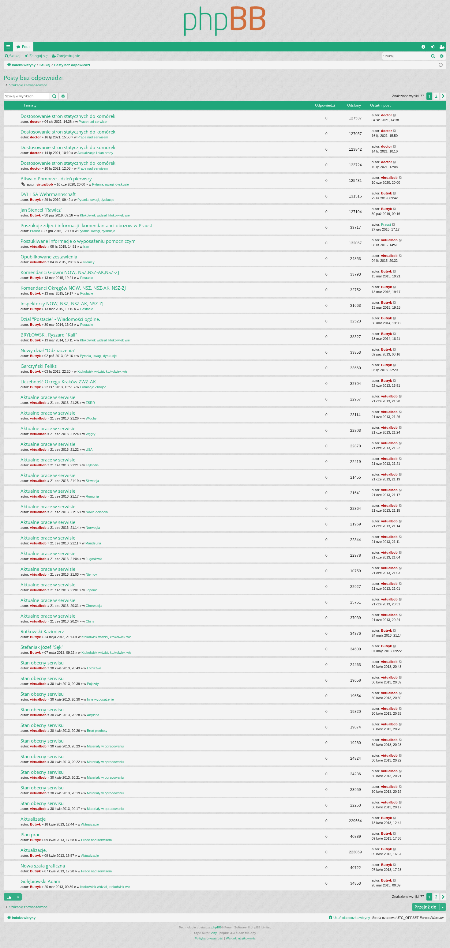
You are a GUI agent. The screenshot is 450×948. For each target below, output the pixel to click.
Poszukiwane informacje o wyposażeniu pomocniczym (78, 241)
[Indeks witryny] (225, 21)
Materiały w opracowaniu (105, 746)
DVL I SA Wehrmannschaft (48, 194)
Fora (26, 47)
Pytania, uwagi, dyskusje (110, 184)
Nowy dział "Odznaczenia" (48, 350)
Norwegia (93, 527)
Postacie (86, 278)
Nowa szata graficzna (43, 866)
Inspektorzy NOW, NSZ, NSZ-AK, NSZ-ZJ (62, 303)
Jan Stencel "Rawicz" (41, 210)
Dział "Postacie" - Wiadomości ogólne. (60, 319)
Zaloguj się (38, 56)
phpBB (216, 927)
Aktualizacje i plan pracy (95, 153)
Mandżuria (93, 543)
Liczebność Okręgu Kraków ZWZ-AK (58, 381)
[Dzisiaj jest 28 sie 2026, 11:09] (441, 65)
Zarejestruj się (68, 56)
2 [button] (436, 96)
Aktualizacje (33, 819)
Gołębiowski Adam (40, 881)
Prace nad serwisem (94, 121)
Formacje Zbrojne (93, 387)
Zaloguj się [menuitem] (433, 48)
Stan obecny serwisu (42, 663)
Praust (35, 231)
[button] (443, 96)
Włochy (91, 418)
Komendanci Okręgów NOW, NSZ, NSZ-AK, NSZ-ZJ (73, 288)
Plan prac (30, 834)
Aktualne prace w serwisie (48, 397)
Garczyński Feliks (39, 366)
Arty (214, 933)
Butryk (35, 199)
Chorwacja (94, 606)
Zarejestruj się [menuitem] (443, 48)
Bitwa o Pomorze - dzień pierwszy (56, 178)
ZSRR (90, 402)
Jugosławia (94, 559)
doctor (35, 121)
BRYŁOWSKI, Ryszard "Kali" (49, 335)
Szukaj (15, 56)
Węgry (91, 434)
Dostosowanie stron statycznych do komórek (68, 116)
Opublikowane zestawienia (49, 257)
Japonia (91, 590)
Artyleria (93, 715)
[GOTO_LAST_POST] (395, 115)
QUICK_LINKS (9, 48)
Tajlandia (92, 465)
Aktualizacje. (34, 850)
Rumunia (92, 496)
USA (89, 449)
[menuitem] (423, 46)
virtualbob (44, 184)
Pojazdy (93, 684)
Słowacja (92, 481)
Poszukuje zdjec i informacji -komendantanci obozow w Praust (86, 225)
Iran (86, 246)
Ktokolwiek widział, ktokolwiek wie (105, 215)
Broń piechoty (97, 730)
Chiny (90, 621)
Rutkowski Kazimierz (42, 631)
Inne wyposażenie (100, 699)
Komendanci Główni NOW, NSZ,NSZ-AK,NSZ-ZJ (70, 272)
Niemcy (89, 262)
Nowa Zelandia (97, 512)
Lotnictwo (94, 668)
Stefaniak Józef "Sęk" (42, 647)
